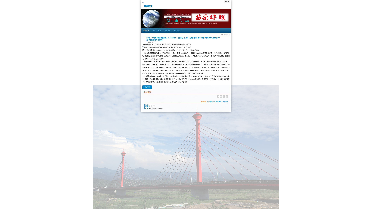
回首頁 (222, 34)
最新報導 (227, 34)
